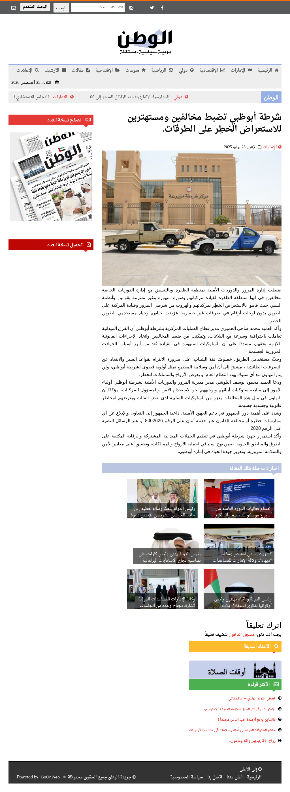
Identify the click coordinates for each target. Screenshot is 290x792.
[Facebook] (162, 7)
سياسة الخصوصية (186, 777)
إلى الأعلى (249, 769)
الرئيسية (265, 70)
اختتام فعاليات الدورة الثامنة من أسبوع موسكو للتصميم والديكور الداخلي (243, 515)
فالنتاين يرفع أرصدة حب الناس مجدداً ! (247, 720)
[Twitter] (152, 7)
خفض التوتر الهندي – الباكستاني (252, 699)
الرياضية (159, 70)
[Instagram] (131, 7)
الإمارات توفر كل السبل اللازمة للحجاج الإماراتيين (239, 709)
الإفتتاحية (104, 70)
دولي (184, 70)
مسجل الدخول (241, 635)
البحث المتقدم (35, 7)
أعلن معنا (235, 777)
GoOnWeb (50, 777)
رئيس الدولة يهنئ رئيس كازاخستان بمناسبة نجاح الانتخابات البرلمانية (170, 557)
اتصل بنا (214, 777)
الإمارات (238, 70)
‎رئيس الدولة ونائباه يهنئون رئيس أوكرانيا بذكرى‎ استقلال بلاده (243, 602)
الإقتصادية (209, 70)
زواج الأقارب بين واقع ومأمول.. (252, 741)
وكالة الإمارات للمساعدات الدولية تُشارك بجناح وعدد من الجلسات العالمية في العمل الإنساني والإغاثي (165, 606)
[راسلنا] (13, 7)
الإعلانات (24, 70)
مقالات (78, 70)
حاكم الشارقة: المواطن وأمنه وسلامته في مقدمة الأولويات (232, 730)
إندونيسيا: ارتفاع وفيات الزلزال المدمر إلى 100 (143, 97)
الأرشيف (52, 70)
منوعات (132, 70)
